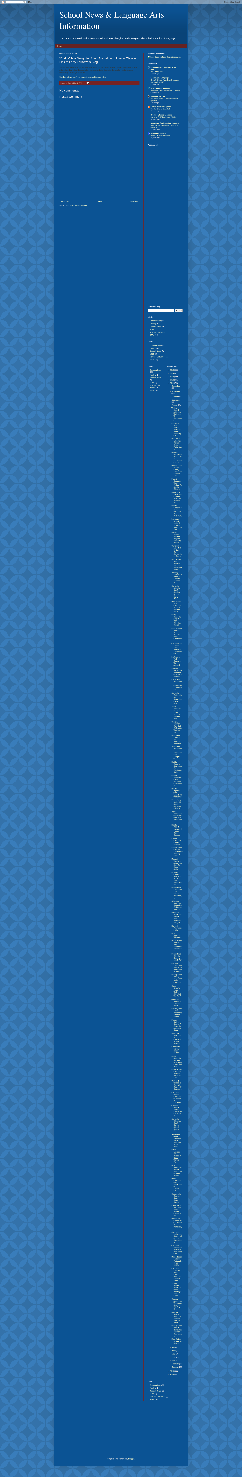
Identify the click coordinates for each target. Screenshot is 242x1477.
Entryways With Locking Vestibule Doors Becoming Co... (176, 430)
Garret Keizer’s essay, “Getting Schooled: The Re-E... (176, 991)
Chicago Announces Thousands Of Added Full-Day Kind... (176, 1304)
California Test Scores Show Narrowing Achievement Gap (176, 649)
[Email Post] (87, 83)
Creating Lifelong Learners (161, 115)
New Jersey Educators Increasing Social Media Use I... (176, 444)
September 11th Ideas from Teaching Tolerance (176, 739)
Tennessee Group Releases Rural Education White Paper (176, 1140)
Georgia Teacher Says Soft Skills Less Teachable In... (176, 727)
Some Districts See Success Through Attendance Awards (176, 564)
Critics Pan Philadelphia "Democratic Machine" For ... (176, 685)
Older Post (135, 201)
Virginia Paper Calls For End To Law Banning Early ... (176, 852)
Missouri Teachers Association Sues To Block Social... (176, 864)
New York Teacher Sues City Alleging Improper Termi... (176, 1318)
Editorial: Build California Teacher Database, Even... (176, 1074)
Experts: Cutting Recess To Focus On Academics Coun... (176, 1025)
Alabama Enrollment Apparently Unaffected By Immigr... (176, 967)
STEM (152, 335)
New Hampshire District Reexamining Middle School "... (176, 1170)
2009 (172, 1375)
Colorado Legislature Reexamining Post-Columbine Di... (176, 1237)
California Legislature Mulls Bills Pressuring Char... (176, 1250)
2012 (172, 380)
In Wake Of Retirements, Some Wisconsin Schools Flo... (176, 497)
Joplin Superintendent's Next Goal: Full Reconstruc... (176, 817)
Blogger (131, 1459)
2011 (172, 383)
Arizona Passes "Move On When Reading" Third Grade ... (176, 1290)
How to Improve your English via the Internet (176, 793)
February (175, 1364)
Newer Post (64, 201)
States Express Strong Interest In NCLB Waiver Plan (176, 1156)
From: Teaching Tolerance (176, 935)
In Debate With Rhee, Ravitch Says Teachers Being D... (176, 918)
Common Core (155, 321)
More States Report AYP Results (176, 1341)
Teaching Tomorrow (158, 133)
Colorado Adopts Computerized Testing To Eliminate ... (176, 1097)
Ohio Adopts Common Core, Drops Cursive (176, 1198)
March (174, 1360)
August (175, 405)
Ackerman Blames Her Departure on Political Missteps (176, 672)
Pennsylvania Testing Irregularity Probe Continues (176, 979)
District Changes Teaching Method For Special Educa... (176, 484)
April (174, 1357)
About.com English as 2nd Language (165, 123)
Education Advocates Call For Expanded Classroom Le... (176, 780)
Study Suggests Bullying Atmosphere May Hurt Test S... (176, 1061)
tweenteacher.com (158, 96)
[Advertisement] (99, 179)
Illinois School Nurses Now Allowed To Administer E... (176, 946)
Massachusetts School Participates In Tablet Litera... (176, 1261)
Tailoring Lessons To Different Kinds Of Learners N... (176, 578)
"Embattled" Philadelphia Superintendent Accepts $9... (176, 753)
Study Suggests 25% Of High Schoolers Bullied (176, 620)
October (175, 397)
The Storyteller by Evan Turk (160, 109)
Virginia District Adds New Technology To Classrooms (176, 414)
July (173, 1347)
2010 (172, 1371)
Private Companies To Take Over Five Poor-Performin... (176, 511)
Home (59, 46)
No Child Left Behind (158, 332)
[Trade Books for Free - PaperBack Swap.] (164, 57)
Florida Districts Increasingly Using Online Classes (176, 830)
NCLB (152, 329)
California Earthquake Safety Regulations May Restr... (176, 698)
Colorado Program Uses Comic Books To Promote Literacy (176, 1274)
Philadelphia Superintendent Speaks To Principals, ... (176, 893)
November (176, 391)
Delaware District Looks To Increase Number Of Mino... (176, 524)
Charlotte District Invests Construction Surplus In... (176, 1111)
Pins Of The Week (157, 72)
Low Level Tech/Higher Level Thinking (163, 117)
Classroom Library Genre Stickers (175, 1050)
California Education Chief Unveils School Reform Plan (176, 1125)
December (176, 386)
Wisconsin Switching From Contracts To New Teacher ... (176, 1039)
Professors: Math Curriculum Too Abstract (176, 661)
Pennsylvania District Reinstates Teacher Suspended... (176, 1331)
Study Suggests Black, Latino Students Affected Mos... (176, 713)
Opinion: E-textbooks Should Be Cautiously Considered (176, 1085)
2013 (172, 377)
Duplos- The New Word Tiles (160, 135)
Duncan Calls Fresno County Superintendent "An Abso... (176, 471)
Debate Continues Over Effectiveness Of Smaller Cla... (176, 1185)
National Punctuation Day (176, 928)
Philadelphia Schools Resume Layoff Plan (176, 957)
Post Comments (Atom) (78, 205)
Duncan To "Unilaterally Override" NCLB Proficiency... (176, 1224)
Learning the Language (160, 78)
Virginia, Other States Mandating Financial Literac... (176, 1013)
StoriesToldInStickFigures (161, 107)
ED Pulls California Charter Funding (176, 841)
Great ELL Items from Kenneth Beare (176, 1002)
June (174, 1351)
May (173, 1354)
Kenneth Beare (155, 327)
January (175, 1367)
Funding (153, 324)
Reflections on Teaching (160, 88)
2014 (172, 373)
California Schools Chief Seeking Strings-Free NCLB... (175, 592)
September (176, 400)
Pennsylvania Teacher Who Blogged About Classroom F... (176, 634)
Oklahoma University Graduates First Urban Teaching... (176, 905)
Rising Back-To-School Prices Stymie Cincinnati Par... (176, 1210)
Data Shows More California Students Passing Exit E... (176, 607)
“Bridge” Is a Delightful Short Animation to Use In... (176, 804)
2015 (172, 370)
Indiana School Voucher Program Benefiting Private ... (176, 538)
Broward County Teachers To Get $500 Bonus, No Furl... (176, 878)
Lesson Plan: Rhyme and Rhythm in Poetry (165, 90)
